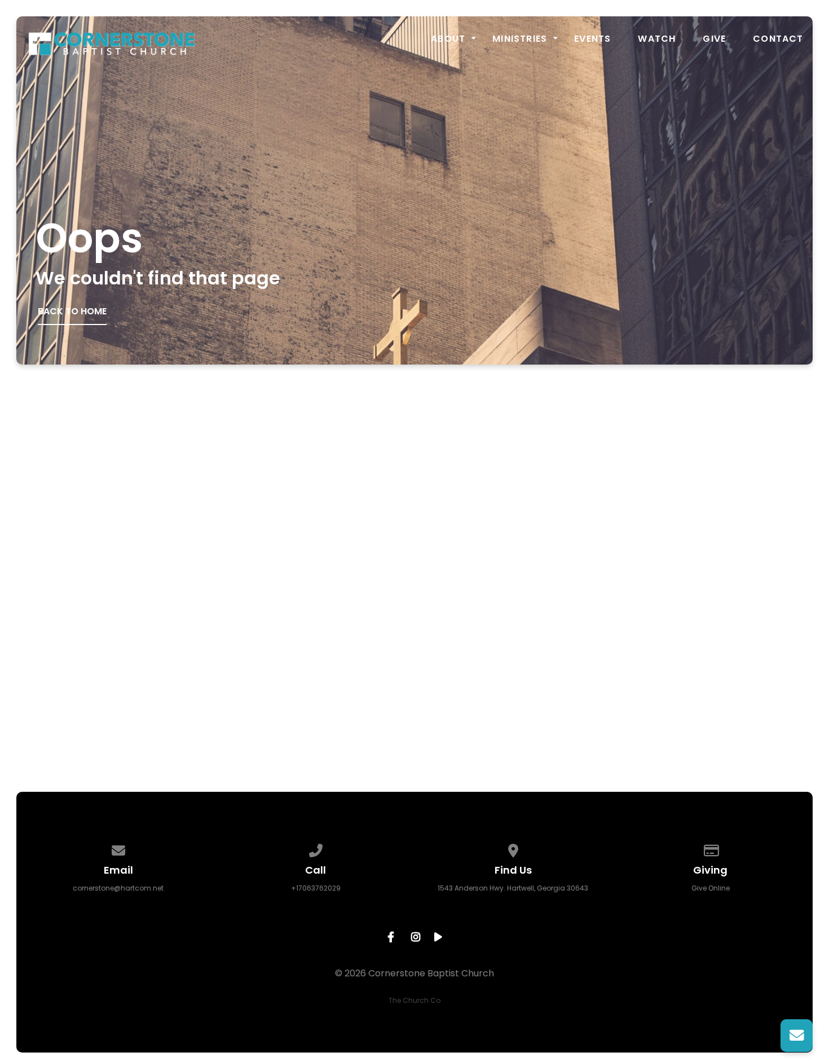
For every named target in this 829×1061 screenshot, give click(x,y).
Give (714, 38)
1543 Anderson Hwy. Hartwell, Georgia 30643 (513, 888)
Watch (657, 38)
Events (592, 38)
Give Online (710, 888)
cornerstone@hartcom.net (118, 888)
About (448, 38)
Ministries (519, 38)
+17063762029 (316, 888)
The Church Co (414, 1000)
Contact (778, 38)
